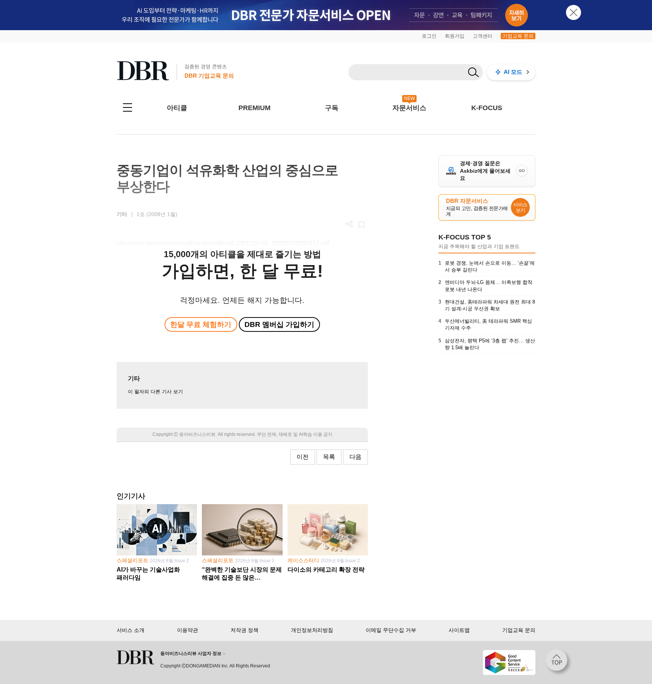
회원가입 (454, 36)
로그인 (429, 36)
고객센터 (482, 36)
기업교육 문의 (518, 36)
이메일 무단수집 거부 (391, 630)
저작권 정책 (244, 630)
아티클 (177, 108)
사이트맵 (459, 630)
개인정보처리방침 (312, 630)
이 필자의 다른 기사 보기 (155, 391)
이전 (303, 457)
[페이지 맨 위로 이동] (559, 662)
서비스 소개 (131, 630)
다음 (355, 457)
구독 (331, 108)
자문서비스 (409, 108)
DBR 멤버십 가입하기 (279, 324)
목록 (329, 457)
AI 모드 (513, 72)
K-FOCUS (486, 108)
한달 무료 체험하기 (200, 324)
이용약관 (187, 630)
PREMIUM (254, 108)
